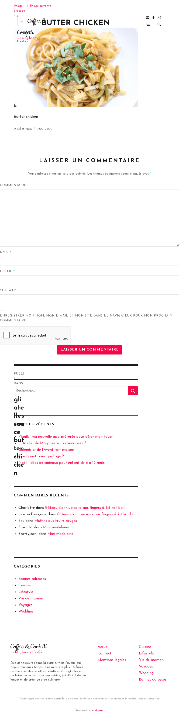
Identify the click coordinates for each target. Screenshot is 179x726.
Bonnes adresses (32, 579)
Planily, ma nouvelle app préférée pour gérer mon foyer (65, 437)
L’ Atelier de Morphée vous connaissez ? (52, 443)
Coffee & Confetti (28, 647)
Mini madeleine (56, 527)
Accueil (103, 647)
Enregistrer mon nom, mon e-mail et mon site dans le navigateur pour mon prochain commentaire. (86, 318)
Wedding (25, 611)
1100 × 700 (44, 129)
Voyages (25, 605)
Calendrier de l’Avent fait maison (46, 450)
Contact (104, 653)
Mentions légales (112, 660)
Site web (8, 290)
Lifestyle (25, 592)
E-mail (7, 271)
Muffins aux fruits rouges (55, 521)
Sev (21, 521)
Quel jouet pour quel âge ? (41, 456)
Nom (5, 252)
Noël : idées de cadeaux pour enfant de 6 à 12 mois (61, 463)
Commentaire (14, 185)
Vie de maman (30, 598)
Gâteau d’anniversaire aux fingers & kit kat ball (84, 508)
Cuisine (24, 585)
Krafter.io (97, 710)
